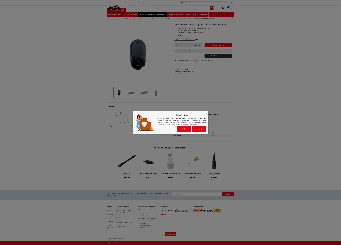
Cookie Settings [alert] (182, 115)
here (195, 124)
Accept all (199, 129)
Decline (184, 129)
